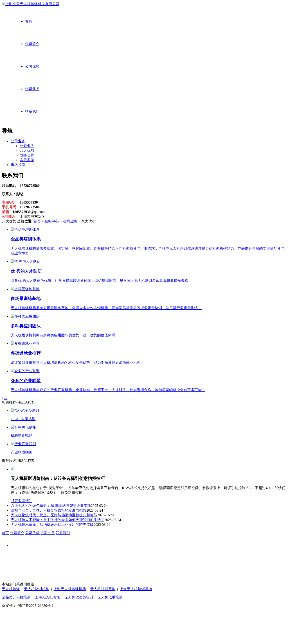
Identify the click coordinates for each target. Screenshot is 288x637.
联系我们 (32, 111)
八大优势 (27, 150)
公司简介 (32, 44)
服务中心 (51, 221)
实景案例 (27, 160)
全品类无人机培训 (16, 597)
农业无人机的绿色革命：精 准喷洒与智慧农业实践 (51, 506)
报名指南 (18, 165)
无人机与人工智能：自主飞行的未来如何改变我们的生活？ (57, 520)
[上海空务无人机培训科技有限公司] (30, 4)
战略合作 (27, 155)
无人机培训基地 (102, 589)
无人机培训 (11, 589)
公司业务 (32, 89)
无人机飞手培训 (110, 597)
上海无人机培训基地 (136, 589)
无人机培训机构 (36, 589)
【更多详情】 (21, 501)
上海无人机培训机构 (70, 589)
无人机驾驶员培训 (78, 597)
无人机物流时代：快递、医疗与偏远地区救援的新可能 (54, 515)
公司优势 (32, 66)
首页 (28, 21)
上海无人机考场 (48, 597)
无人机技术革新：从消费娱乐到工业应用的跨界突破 (52, 524)
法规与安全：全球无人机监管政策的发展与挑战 (48, 510)
